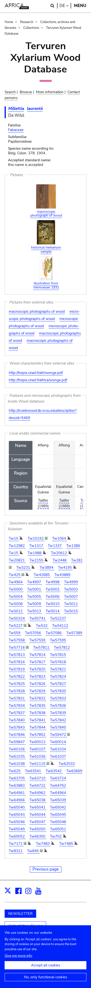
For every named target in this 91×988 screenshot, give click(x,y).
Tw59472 (58, 734)
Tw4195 (65, 567)
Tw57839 (58, 712)
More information (50, 92)
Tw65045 (58, 814)
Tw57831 (17, 698)
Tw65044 (37, 814)
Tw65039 (58, 800)
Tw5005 (34, 596)
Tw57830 (58, 691)
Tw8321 (16, 850)
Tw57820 (37, 669)
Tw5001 (34, 589)
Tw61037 (58, 756)
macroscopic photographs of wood (37, 311)
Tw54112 (60, 625)
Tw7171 (16, 843)
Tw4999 (71, 582)
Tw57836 (58, 705)
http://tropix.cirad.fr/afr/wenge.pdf (36, 372)
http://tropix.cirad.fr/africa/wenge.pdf (38, 380)
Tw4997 (34, 582)
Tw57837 (17, 712)
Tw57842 (58, 720)
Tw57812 (62, 647)
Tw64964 (58, 792)
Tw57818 (58, 662)
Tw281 (77, 560)
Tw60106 (17, 749)
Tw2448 (60, 560)
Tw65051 (58, 829)
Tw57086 (54, 632)
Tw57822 (17, 676)
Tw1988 (35, 553)
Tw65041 (37, 807)
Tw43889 (62, 574)
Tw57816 (17, 662)
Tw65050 (37, 829)
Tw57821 (58, 669)
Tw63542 (54, 771)
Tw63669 (74, 771)
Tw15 (14, 553)
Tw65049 (17, 829)
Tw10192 (36, 538)
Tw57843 (17, 727)
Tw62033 (67, 763)
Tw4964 (16, 582)
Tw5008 (16, 603)
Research (26, 22)
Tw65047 (37, 821)
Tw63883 (17, 785)
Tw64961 (17, 792)
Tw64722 (37, 785)
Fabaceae (16, 129)
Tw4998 (53, 582)
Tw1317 (36, 545)
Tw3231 (23, 567)
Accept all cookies (45, 965)
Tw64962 (37, 792)
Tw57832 (37, 698)
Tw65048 (58, 821)
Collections (31, 28)
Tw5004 (16, 596)
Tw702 (56, 836)
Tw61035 (17, 756)
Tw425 (15, 574)
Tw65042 (58, 807)
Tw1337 (55, 545)
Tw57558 (17, 640)
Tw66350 (37, 836)
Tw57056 (33, 632)
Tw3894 (47, 567)
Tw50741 (37, 618)
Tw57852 (37, 734)
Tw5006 (53, 596)
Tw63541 (33, 771)
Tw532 (42, 625)
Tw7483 (43, 843)
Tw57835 (37, 705)
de (65, 5)
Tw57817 (37, 662)
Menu (80, 5)
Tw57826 (37, 683)
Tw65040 (17, 807)
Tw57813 (17, 654)
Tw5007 (71, 596)
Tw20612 (59, 553)
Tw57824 (58, 676)
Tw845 (33, 850)
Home (9, 22)
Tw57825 (17, 683)
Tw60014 (58, 741)
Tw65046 (17, 821)
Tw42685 (42, 574)
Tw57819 (17, 669)
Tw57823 (37, 676)
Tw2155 (36, 560)
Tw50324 (17, 618)
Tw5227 (16, 625)
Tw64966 (17, 800)
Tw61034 (58, 749)
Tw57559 (37, 640)
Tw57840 (17, 720)
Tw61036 (37, 756)
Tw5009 (34, 603)
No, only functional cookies (45, 977)
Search (10, 92)
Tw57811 (41, 647)
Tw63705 (17, 778)
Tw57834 (17, 705)
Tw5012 (16, 611)
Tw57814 (37, 654)
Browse (26, 92)
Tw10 (14, 538)
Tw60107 (37, 749)
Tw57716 (17, 647)
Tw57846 (17, 734)
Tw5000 (16, 589)
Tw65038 (37, 800)
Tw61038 (17, 763)
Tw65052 (17, 836)
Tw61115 (37, 763)
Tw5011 (71, 603)
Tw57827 (58, 683)
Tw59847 (17, 741)
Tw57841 (37, 720)
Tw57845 (58, 727)
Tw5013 (34, 611)
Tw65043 (17, 814)
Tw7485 (66, 843)
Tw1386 (73, 545)
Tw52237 (58, 618)
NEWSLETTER (20, 913)
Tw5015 (71, 611)
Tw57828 (17, 691)
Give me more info (18, 955)
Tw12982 (17, 545)
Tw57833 (58, 698)
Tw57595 (58, 640)
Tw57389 (74, 632)
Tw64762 (58, 785)
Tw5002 (53, 589)
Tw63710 (37, 778)
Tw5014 (53, 611)
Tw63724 (58, 778)
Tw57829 (37, 691)
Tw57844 (37, 727)
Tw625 (15, 771)
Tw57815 (58, 654)
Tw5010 (53, 603)
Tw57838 (37, 712)
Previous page (46, 869)
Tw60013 (37, 741)
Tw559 (15, 632)
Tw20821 (17, 560)
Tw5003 (71, 589)
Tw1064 (59, 538)
